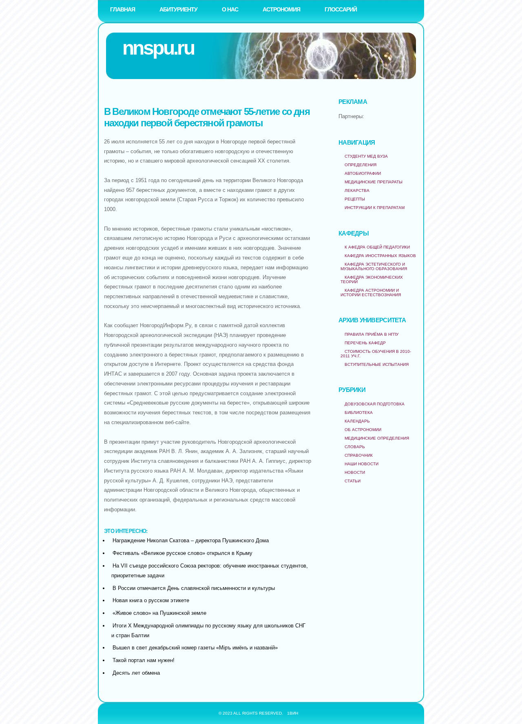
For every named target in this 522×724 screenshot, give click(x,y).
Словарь (355, 447)
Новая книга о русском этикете (151, 600)
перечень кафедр (365, 343)
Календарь (357, 421)
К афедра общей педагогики (377, 247)
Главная (122, 9)
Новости (355, 472)
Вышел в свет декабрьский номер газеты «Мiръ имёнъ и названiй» (195, 648)
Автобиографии (363, 173)
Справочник (359, 455)
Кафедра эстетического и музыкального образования (374, 266)
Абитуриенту (178, 9)
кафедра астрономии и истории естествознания (371, 292)
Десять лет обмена (136, 673)
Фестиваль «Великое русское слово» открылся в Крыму (182, 553)
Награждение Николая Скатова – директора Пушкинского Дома (191, 540)
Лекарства (357, 190)
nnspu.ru (158, 48)
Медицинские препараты (374, 182)
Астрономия (281, 9)
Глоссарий (341, 9)
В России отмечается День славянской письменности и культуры (194, 588)
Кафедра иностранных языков (380, 255)
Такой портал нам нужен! (144, 660)
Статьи (353, 481)
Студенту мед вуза (366, 156)
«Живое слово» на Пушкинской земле (159, 613)
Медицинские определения (377, 438)
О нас (230, 9)
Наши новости (361, 464)
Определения (360, 165)
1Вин (292, 713)
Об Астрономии (363, 429)
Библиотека (359, 412)
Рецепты (355, 199)
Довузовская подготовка (375, 404)
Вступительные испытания (377, 364)
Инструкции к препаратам (375, 207)
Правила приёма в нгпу (371, 334)
